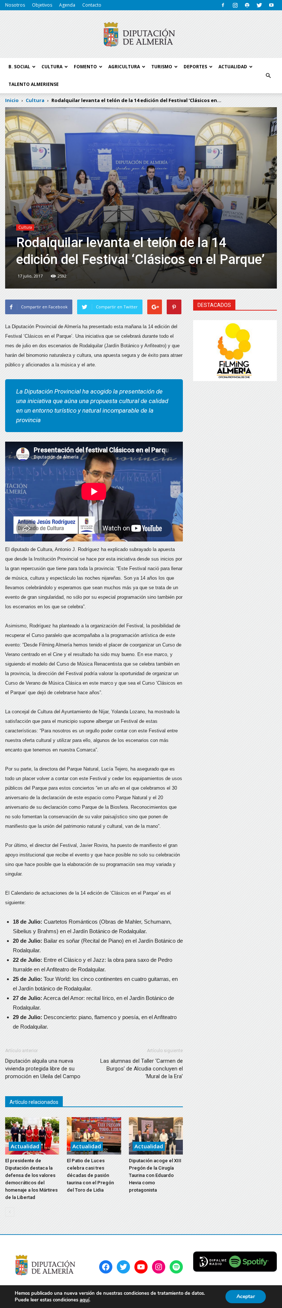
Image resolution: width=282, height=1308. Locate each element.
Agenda (67, 5)
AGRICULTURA (124, 67)
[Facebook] (222, 5)
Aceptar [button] (245, 1296)
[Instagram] (235, 5)
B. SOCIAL (19, 67)
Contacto (91, 5)
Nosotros (15, 5)
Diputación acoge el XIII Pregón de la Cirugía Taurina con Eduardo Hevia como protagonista (155, 1175)
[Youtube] (271, 5)
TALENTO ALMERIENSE (33, 84)
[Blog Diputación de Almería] (141, 34)
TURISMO (161, 67)
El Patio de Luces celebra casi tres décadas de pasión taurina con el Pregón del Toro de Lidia (90, 1175)
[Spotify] (247, 5)
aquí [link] (84, 1300)
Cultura (25, 227)
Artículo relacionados (34, 1102)
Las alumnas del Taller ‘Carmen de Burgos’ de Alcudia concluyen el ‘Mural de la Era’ (141, 1069)
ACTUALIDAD (232, 67)
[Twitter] (259, 5)
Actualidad (25, 1146)
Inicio (12, 100)
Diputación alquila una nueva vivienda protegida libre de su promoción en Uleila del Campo (42, 1069)
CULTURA (51, 67)
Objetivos (42, 5)
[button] (268, 75)
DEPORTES (195, 67)
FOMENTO (85, 67)
